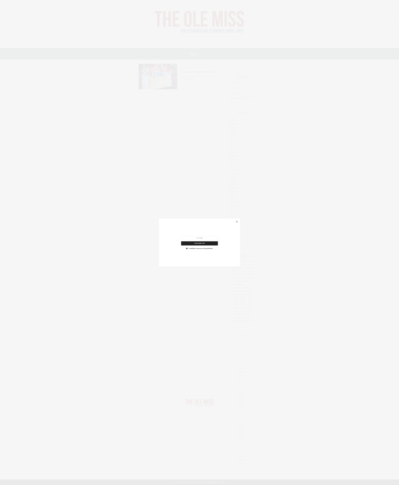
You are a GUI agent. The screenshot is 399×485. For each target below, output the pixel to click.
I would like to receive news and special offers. (200, 248)
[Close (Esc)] (237, 222)
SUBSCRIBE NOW (199, 243)
